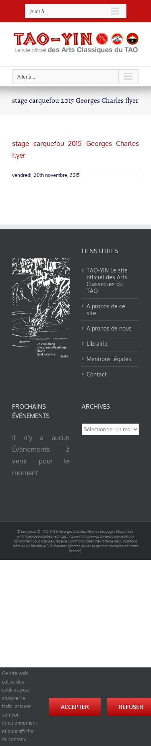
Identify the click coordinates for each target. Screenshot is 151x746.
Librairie (97, 343)
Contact (97, 374)
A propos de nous (109, 328)
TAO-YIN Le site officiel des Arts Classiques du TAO (107, 280)
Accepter (75, 706)
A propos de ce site (106, 309)
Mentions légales (109, 358)
